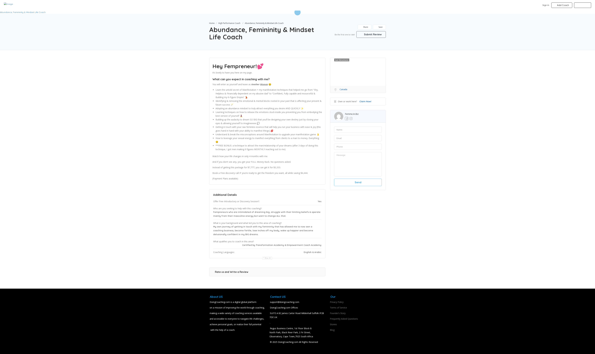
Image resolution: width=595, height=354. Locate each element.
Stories (333, 324)
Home (212, 23)
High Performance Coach (229, 23)
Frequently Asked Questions (344, 318)
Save (380, 27)
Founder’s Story (338, 313)
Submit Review (372, 34)
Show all (268, 258)
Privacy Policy (337, 302)
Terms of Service (338, 307)
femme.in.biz (352, 113)
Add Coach (562, 5)
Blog (332, 329)
